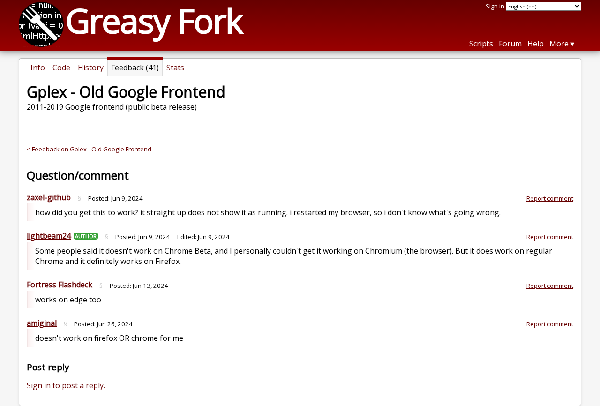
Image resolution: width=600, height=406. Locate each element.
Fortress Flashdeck (59, 284)
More (559, 43)
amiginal (42, 323)
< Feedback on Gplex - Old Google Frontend (89, 149)
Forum (510, 43)
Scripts (481, 43)
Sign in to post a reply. (66, 385)
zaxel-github (49, 197)
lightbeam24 (49, 236)
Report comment (549, 198)
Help (535, 43)
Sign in (495, 6)
